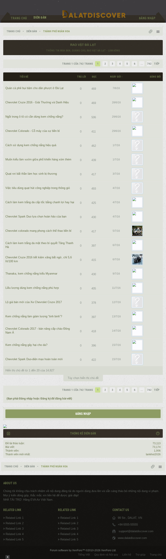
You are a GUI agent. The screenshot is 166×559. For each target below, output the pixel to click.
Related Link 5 (15, 539)
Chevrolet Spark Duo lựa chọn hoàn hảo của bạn (35, 216)
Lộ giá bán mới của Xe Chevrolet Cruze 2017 (33, 302)
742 (149, 63)
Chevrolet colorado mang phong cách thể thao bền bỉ (38, 230)
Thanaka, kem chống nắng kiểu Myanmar (31, 273)
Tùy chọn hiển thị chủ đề (83, 378)
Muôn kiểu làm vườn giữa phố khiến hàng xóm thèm (38, 159)
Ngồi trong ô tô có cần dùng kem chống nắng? (34, 116)
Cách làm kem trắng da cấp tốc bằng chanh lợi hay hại (39, 202)
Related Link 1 (15, 517)
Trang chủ (19, 18)
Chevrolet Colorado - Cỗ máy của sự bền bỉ (32, 131)
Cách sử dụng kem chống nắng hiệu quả (30, 145)
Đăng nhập (83, 413)
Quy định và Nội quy (106, 554)
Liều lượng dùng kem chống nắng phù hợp (32, 287)
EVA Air (35, 499)
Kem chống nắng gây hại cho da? (26, 345)
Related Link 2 (15, 523)
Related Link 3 (15, 528)
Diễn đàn (40, 17)
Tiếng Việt (84, 554)
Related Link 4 (15, 534)
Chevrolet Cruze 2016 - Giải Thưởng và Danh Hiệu (37, 102)
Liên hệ (126, 554)
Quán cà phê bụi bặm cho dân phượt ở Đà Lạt (34, 88)
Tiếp (157, 63)
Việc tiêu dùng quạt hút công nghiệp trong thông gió (37, 188)
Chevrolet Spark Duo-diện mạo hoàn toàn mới (34, 359)
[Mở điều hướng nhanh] (152, 31)
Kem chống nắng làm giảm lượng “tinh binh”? (33, 316)
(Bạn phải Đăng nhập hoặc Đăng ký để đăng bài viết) (39, 398)
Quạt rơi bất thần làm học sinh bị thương (31, 173)
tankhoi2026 (153, 454)
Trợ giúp (140, 554)
